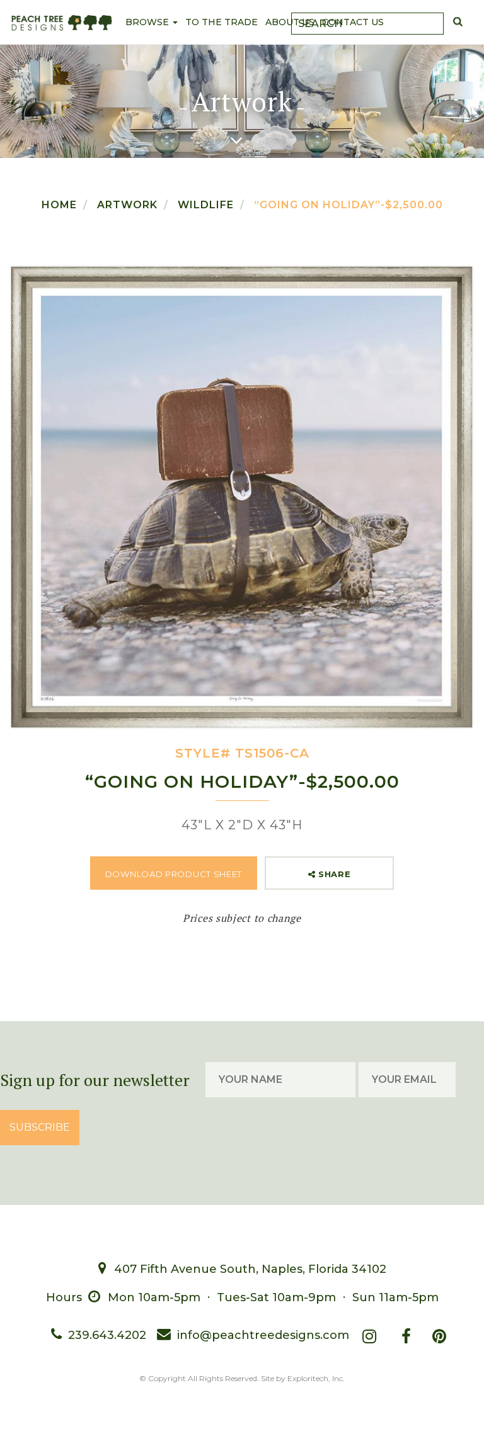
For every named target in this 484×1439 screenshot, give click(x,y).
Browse (148, 22)
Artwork (127, 205)
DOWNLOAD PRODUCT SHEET (173, 874)
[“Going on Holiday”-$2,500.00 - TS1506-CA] (242, 497)
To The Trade (221, 22)
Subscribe (39, 1127)
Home (59, 205)
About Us (289, 22)
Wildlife (206, 205)
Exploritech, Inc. (316, 1378)
